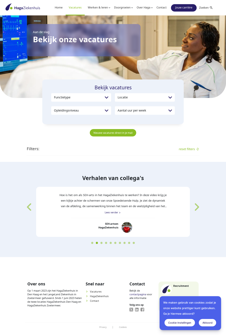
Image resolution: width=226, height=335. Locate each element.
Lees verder (113, 212)
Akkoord (207, 322)
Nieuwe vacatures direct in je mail (113, 132)
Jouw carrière (183, 7)
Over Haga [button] (143, 7)
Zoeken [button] (206, 8)
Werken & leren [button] (98, 7)
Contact (162, 7)
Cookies (123, 327)
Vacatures (75, 7)
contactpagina (137, 294)
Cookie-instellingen (179, 322)
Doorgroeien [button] (122, 7)
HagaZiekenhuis (97, 296)
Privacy (103, 327)
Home (59, 7)
